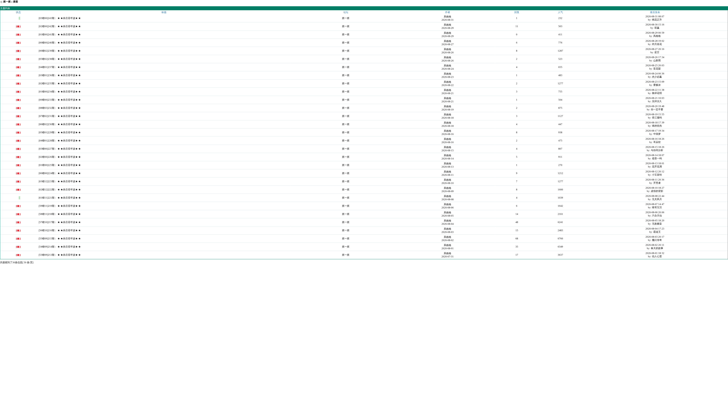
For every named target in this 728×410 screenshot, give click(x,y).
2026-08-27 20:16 (655, 49)
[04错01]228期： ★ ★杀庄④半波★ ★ (60, 140)
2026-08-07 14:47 (655, 204)
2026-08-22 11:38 (655, 89)
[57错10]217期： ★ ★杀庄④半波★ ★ (60, 222)
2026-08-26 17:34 (655, 57)
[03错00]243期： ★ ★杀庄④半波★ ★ (60, 18)
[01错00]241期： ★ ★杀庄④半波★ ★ (60, 34)
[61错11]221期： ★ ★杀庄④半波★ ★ (60, 197)
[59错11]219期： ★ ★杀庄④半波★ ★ (60, 205)
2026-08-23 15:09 (655, 81)
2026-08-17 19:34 (655, 130)
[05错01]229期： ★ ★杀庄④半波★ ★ (60, 132)
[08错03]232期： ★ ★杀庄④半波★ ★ (60, 107)
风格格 (447, 16)
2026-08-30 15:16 (655, 24)
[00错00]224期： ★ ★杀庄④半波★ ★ (60, 173)
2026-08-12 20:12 (655, 171)
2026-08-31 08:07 (655, 16)
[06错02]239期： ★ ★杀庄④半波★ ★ (60, 50)
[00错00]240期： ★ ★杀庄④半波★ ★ (60, 42)
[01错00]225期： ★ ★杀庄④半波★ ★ (60, 165)
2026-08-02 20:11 (655, 245)
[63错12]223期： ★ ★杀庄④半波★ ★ (60, 181)
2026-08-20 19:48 (655, 106)
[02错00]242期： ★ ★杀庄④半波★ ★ (60, 26)
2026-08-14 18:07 (655, 155)
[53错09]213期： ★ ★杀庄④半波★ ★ (60, 254)
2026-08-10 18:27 (655, 187)
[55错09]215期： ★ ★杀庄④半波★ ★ (60, 238)
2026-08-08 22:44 (655, 196)
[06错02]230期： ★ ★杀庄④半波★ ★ (60, 124)
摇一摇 (7, 1)
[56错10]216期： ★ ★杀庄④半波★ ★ (60, 230)
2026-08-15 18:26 (655, 147)
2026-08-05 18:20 (655, 220)
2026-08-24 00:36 (655, 73)
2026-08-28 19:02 (655, 40)
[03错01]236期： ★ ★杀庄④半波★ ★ (60, 75)
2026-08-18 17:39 (655, 122)
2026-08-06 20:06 (655, 212)
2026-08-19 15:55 (655, 114)
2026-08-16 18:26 (655, 138)
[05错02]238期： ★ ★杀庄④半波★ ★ (60, 59)
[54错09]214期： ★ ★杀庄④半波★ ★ (60, 246)
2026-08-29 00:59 (655, 32)
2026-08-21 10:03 (655, 98)
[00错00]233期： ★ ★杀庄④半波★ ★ (60, 99)
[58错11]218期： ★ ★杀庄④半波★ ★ (60, 214)
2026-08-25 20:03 (655, 65)
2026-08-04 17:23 (655, 228)
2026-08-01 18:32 (655, 253)
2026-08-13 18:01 (655, 163)
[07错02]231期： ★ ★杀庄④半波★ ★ (60, 116)
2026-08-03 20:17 (655, 236)
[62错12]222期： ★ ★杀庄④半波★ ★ (60, 189)
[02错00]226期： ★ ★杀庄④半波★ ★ (60, 156)
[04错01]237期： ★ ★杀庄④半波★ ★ (60, 67)
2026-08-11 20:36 (655, 179)
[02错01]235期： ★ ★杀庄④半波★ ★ (60, 83)
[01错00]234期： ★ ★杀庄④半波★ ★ (60, 91)
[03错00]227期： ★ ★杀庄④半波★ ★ (60, 148)
